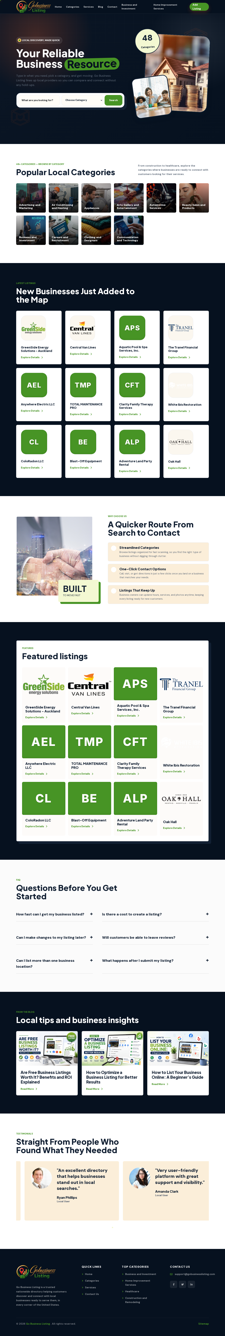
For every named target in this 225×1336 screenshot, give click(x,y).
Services (89, 6)
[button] (107, 1227)
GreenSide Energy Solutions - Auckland (36, 349)
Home (58, 6)
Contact (112, 6)
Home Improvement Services (137, 1282)
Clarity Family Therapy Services (136, 405)
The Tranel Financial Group (183, 349)
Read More (27, 1089)
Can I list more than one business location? (54, 963)
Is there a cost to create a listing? (155, 914)
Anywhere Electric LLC (38, 404)
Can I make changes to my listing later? (54, 937)
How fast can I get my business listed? (54, 914)
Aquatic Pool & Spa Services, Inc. (133, 348)
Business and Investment (140, 1274)
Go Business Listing (38, 1323)
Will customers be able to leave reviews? (155, 937)
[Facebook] (173, 1284)
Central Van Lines (83, 347)
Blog (100, 6)
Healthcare (132, 1291)
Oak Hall (174, 461)
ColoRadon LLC (32, 461)
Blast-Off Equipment (86, 461)
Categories (72, 6)
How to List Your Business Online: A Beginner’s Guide (177, 1075)
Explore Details (30, 357)
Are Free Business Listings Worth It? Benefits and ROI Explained (46, 1077)
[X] (182, 1284)
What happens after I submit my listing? (155, 960)
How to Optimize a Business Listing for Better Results (111, 1077)
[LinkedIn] (191, 1284)
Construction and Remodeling (136, 1300)
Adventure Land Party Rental (135, 462)
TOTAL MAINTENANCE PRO (86, 405)
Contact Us (92, 1294)
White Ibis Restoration (184, 404)
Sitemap (203, 1323)
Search (113, 100)
